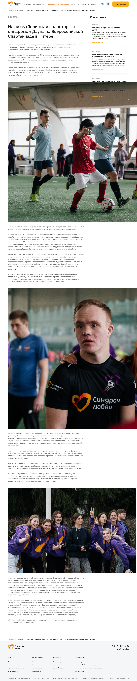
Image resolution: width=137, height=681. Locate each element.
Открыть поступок (37, 671)
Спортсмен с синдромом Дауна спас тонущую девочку (109, 82)
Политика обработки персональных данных (88, 668)
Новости (94, 4)
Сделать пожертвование (39, 662)
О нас (9, 662)
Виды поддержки (13, 671)
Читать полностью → (99, 42)
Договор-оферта (80, 671)
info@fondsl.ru (123, 649)
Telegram (60, 662)
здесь (16, 269)
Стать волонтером (37, 668)
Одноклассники (58, 665)
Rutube (55, 668)
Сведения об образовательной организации (88, 665)
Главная (11, 10)
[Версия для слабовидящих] (103, 4)
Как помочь (75, 4)
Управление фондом (14, 665)
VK (54, 662)
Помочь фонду (120, 4)
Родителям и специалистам (58, 4)
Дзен (61, 668)
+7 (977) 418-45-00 (120, 646)
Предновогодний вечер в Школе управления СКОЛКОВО (107, 55)
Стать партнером (37, 665)
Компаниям (85, 4)
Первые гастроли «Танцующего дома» (107, 28)
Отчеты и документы (81, 662)
